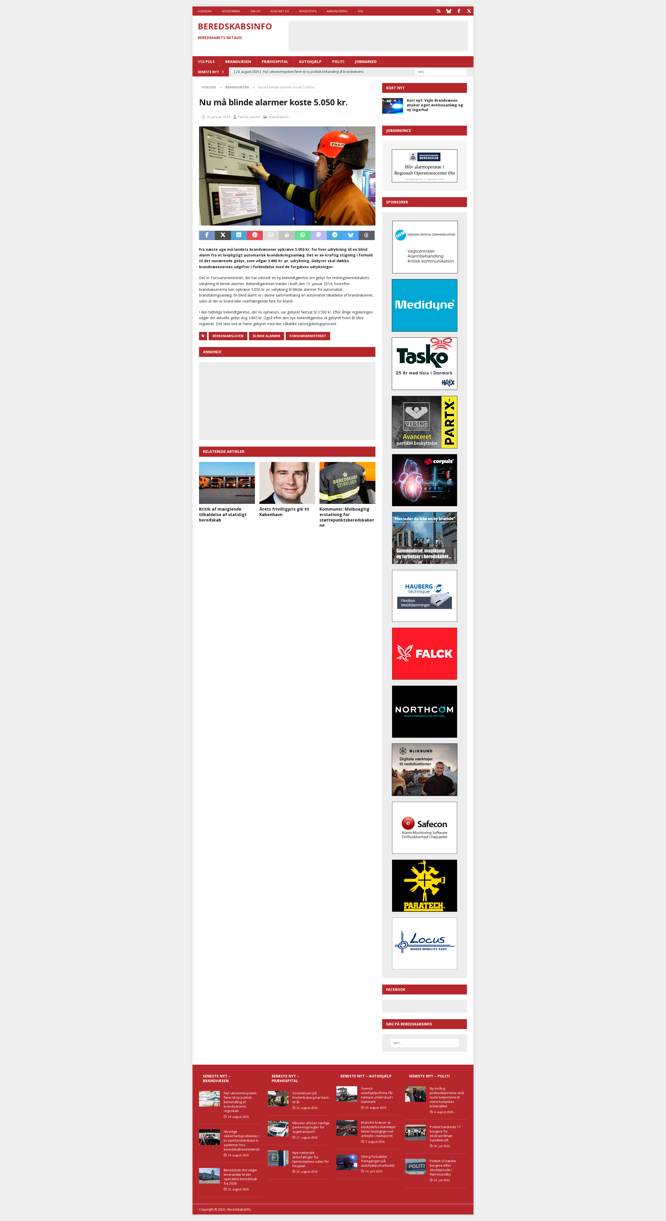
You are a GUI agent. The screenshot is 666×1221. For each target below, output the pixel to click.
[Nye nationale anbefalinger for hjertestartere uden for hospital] (278, 1158)
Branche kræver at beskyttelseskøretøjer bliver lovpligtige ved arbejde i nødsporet (378, 1129)
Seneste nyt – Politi (429, 1076)
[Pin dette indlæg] (255, 235)
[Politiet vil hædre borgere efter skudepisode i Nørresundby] (415, 1166)
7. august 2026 (375, 1141)
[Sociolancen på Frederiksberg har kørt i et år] (278, 1099)
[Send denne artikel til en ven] (271, 235)
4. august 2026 (443, 1112)
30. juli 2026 (442, 1146)
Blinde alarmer (266, 336)
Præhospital (275, 61)
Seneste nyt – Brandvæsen (216, 1078)
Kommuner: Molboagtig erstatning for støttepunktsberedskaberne (346, 517)
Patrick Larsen (249, 116)
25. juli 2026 (442, 1180)
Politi (338, 61)
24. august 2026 (238, 1117)
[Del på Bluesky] (350, 235)
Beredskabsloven (228, 336)
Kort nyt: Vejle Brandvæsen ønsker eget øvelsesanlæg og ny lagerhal (435, 105)
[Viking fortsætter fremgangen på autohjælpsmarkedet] (346, 1162)
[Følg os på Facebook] (458, 11)
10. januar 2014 (218, 116)
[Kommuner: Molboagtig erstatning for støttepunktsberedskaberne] (347, 483)
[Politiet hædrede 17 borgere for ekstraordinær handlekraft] (415, 1132)
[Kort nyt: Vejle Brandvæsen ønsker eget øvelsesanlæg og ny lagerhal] (392, 106)
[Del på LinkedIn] (239, 235)
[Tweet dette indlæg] (223, 235)
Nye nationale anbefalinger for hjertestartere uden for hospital (310, 1159)
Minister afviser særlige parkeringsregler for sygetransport (311, 1127)
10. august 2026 (375, 1107)
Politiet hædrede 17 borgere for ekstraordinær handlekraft (445, 1133)
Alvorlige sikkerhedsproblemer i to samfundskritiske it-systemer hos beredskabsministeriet (242, 1140)
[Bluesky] (448, 11)
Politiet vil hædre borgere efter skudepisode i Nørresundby (443, 1168)
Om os (255, 11)
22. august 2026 (307, 1108)
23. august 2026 (238, 1189)
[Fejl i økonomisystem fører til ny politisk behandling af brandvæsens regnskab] (209, 1099)
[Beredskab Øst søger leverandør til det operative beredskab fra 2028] (209, 1176)
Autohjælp (310, 61)
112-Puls (206, 61)
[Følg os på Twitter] (468, 11)
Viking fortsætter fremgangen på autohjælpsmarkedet (377, 1161)
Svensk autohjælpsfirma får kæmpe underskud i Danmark (377, 1095)
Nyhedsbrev (231, 11)
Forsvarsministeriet (308, 336)
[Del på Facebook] (207, 235)
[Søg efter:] (441, 71)
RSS (360, 11)
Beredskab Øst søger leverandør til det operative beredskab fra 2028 (240, 1177)
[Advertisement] (378, 35)
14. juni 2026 (373, 1171)
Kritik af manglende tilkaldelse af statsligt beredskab (223, 514)
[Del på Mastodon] (319, 235)
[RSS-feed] (438, 11)
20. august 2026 (307, 1171)
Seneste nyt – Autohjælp (366, 1076)
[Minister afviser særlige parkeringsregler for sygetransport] (278, 1128)
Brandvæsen (238, 61)
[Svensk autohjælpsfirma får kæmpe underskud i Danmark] (346, 1094)
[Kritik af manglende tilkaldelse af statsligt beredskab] (227, 483)
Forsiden (205, 11)
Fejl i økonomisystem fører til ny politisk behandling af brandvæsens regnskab (240, 1102)
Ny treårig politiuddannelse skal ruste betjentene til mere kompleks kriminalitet (447, 1097)
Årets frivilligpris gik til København (284, 511)
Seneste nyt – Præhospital (285, 1078)
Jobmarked (366, 61)
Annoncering (337, 11)
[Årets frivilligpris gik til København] (287, 483)
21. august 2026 (307, 1137)
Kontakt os (280, 11)
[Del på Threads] (367, 235)
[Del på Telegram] (335, 235)
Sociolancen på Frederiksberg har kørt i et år (310, 1097)
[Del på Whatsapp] (303, 235)
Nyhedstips (307, 11)
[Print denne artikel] (287, 235)
